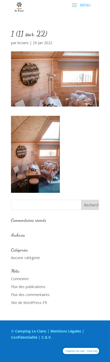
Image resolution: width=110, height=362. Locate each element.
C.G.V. (46, 337)
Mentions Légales (65, 331)
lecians (23, 42)
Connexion (20, 278)
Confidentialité (24, 337)
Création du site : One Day (81, 351)
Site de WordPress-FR (29, 302)
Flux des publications (28, 286)
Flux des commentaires (30, 294)
